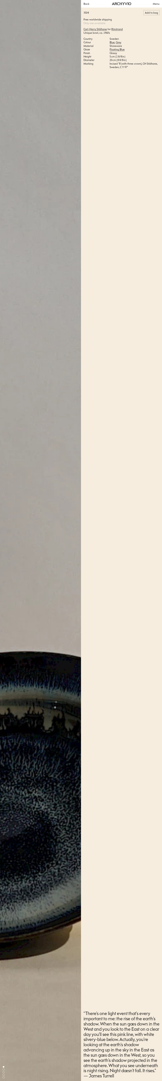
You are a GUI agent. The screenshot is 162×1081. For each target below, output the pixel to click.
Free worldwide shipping (98, 19)
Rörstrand (117, 29)
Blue (112, 42)
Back (86, 3)
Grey (118, 42)
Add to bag (151, 12)
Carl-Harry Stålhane (95, 29)
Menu (156, 3)
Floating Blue (117, 49)
